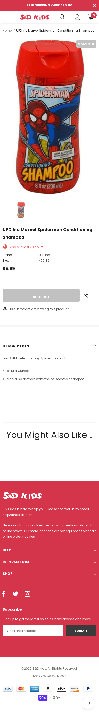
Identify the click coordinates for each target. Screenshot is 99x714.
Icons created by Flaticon (49, 676)
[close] (94, 5)
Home (7, 30)
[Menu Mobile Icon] (6, 17)
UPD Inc (44, 255)
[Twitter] (15, 594)
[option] (49, 117)
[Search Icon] (62, 17)
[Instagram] (27, 594)
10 (11, 309)
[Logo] (35, 17)
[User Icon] (77, 17)
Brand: (8, 255)
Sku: (6, 260)
